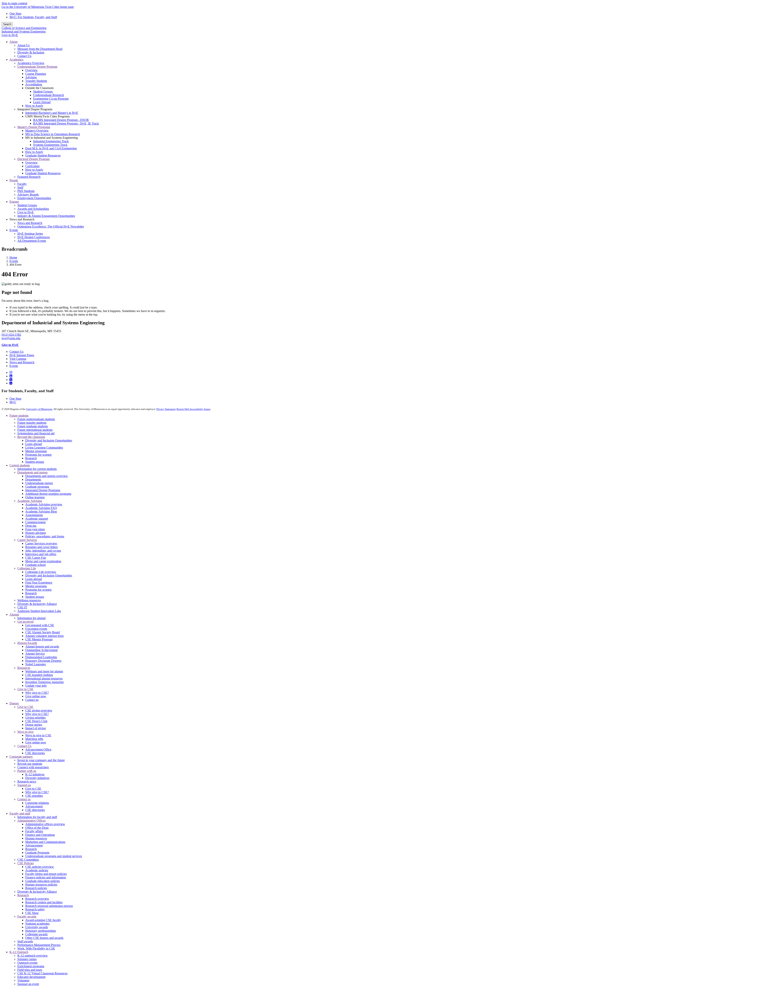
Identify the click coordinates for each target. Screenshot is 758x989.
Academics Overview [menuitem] (30, 63)
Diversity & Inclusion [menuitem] (30, 52)
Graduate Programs (37, 852)
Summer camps (27, 959)
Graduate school (35, 564)
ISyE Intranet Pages (21, 355)
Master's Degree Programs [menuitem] (33, 127)
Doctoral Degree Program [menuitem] (33, 159)
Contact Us (16, 351)
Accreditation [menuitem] (33, 84)
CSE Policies (25, 863)
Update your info (36, 685)
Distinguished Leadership (41, 657)
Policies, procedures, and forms (44, 536)
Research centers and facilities (44, 902)
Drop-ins (30, 525)
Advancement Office (38, 749)
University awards (36, 927)
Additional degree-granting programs (48, 493)
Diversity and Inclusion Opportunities (48, 440)
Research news (26, 781)
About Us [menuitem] (23, 45)
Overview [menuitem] (31, 70)
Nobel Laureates (35, 664)
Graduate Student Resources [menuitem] (43, 155)
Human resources (36, 838)
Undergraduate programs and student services (53, 856)
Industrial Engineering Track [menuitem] (51, 141)
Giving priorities (35, 717)
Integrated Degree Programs (42, 490)
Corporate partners (21, 756)
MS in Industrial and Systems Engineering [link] (51, 137)
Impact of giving (35, 728)
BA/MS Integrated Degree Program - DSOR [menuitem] (61, 120)
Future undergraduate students (36, 419)
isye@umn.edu (11, 338)
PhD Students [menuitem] (26, 191)
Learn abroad (33, 444)
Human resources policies (41, 884)
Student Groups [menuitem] (43, 91)
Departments (33, 479)
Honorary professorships (40, 930)
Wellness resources (29, 600)
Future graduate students (32, 426)
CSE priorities (34, 795)
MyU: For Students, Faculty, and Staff (33, 17)
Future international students (35, 429)
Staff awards (25, 941)
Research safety (35, 909)
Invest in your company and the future (41, 760)
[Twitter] (10, 379)
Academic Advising (29, 500)
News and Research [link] (21, 219)
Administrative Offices (31, 820)
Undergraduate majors (39, 483)
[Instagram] (10, 372)
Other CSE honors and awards (44, 937)
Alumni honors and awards (42, 646)
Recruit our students (29, 763)
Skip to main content (14, 3)
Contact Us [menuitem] (24, 56)
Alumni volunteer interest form (44, 635)
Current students (19, 465)
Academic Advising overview (43, 504)
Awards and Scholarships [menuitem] (33, 208)
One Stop (15, 13)
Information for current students (37, 469)
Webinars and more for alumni (44, 671)
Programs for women (38, 454)
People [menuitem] (13, 180)
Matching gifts (34, 739)
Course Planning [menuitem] (35, 73)
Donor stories (33, 724)
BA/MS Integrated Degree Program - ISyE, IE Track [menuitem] (66, 123)
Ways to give (25, 731)
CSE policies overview (39, 866)
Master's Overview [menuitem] (37, 130)
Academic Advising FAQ (41, 508)
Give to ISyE (10, 35)
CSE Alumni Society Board (42, 632)
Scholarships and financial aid (35, 433)
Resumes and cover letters (41, 547)
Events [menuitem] (13, 230)
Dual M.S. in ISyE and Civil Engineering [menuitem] (51, 148)
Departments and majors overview (46, 476)
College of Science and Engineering (24, 28)
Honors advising (35, 532)
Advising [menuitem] (31, 77)
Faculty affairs (34, 831)
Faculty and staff (19, 813)
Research (31, 458)
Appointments (34, 515)
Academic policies (36, 870)
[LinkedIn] (10, 376)
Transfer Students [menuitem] (36, 80)
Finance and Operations (40, 834)
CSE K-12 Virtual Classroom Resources (42, 973)
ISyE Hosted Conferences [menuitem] (33, 237)
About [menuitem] (13, 41)
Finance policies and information (45, 877)
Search (7, 24)
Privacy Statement (166, 409)
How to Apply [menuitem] (34, 105)
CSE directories (35, 753)
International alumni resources (44, 678)
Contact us (31, 699)
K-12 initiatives (34, 774)
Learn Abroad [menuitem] (42, 102)
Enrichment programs (30, 966)
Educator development (31, 977)
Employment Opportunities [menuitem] (34, 198)
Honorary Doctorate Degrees (43, 660)
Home (13, 257)
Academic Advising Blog (41, 511)
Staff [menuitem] (20, 187)
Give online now (35, 696)
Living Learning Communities (44, 447)
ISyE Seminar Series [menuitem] (30, 233)
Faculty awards (26, 916)
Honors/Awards (27, 643)
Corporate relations (37, 802)
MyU (12, 402)
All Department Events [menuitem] (31, 240)
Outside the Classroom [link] (39, 88)
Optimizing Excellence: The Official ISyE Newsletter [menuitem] (50, 226)
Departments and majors (32, 472)
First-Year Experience (38, 582)
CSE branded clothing (39, 675)
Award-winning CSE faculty (43, 920)
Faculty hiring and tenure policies (46, 874)
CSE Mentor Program (39, 639)
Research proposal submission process (49, 905)
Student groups (34, 461)
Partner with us (26, 770)
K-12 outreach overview (32, 955)
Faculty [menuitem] (22, 184)
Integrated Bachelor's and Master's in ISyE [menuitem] (51, 112)
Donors (14, 703)
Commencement (35, 522)
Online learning (35, 497)
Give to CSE (25, 689)
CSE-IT (22, 607)
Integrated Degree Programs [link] (34, 109)
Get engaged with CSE (39, 625)
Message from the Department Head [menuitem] (39, 49)
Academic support (36, 518)
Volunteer (23, 980)
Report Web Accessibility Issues (193, 409)
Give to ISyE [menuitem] (25, 212)
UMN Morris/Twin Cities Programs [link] (47, 116)
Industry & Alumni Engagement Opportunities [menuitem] (46, 215)
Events (13, 261)
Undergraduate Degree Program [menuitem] (37, 66)
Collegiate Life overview (40, 572)
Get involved (25, 621)
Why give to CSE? (37, 692)
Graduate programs (37, 486)
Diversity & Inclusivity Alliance (37, 604)
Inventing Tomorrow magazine (44, 682)
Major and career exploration (43, 561)
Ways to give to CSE (38, 735)
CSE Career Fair (35, 557)
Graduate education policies (42, 881)
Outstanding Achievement (41, 650)
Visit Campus (17, 358)
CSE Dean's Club (36, 721)
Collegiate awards (36, 934)
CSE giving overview (38, 710)
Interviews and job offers (40, 554)
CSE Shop (31, 913)
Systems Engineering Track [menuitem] (50, 144)
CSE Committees (28, 859)
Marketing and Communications (45, 842)
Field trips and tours (29, 969)
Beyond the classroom (31, 437)
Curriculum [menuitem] (32, 166)
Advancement (34, 806)
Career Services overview (41, 543)
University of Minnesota (39, 409)
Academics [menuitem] (16, 59)
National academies (37, 923)
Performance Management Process (38, 945)
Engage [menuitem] (14, 201)
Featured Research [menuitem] (28, 176)
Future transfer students (31, 422)
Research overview (37, 898)
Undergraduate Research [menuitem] (48, 95)
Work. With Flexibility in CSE (36, 948)
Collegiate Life (26, 568)
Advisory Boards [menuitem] (28, 194)
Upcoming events (36, 628)
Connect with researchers (33, 767)
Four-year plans (35, 529)
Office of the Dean (37, 827)
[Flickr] (10, 383)
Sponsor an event (28, 984)
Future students (18, 415)
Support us (24, 785)
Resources (23, 667)
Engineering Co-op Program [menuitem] (50, 98)
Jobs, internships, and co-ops (43, 550)
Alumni (14, 614)
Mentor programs (36, 451)
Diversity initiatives (37, 778)
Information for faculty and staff (37, 817)
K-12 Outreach (18, 952)
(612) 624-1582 (11, 334)
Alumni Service (35, 653)
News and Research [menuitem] (29, 223)
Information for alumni (31, 618)
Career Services (27, 540)
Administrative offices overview (45, 824)
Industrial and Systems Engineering (24, 31)
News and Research (21, 362)
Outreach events (27, 962)
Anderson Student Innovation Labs (39, 611)
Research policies (36, 888)
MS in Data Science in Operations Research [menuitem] (52, 134)
